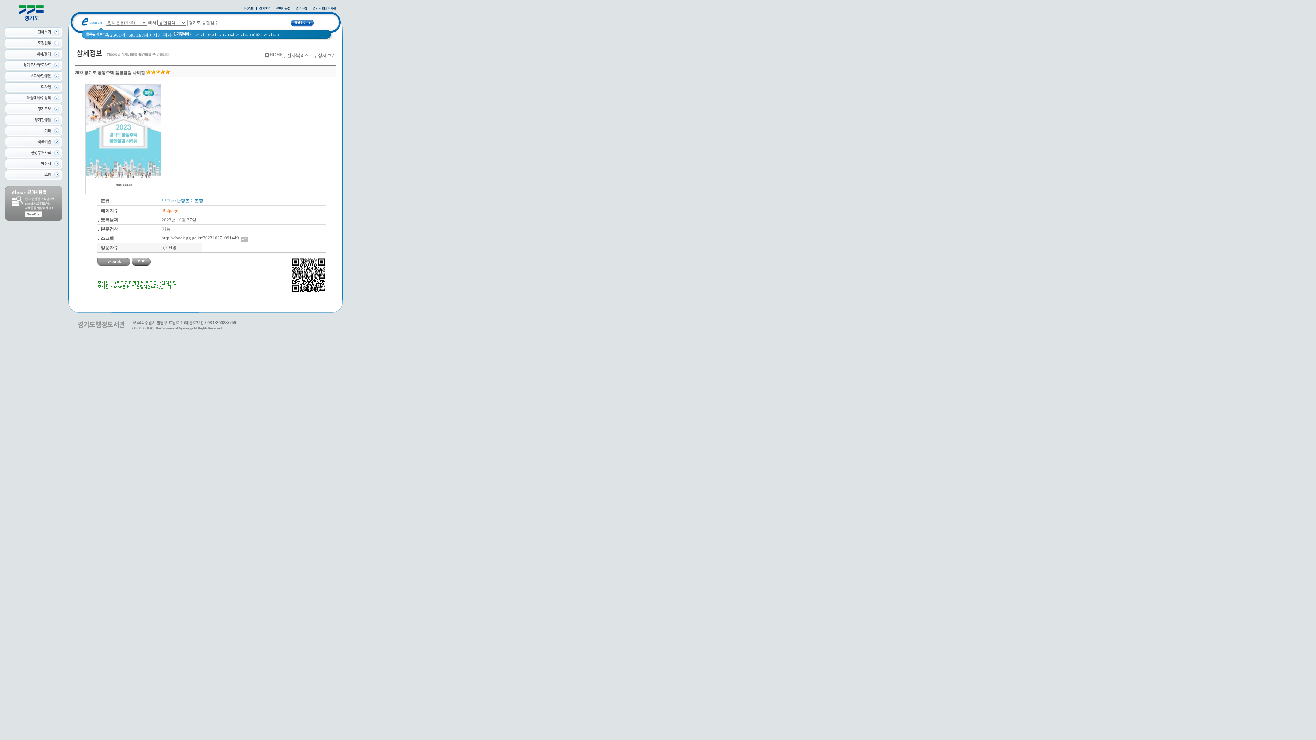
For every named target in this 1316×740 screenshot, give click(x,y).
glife (256, 34)
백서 (211, 35)
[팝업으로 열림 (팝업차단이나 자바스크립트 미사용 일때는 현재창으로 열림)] (283, 8)
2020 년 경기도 (234, 35)
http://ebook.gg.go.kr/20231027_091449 (201, 238)
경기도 (270, 35)
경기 (199, 35)
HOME (276, 54)
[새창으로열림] (301, 8)
